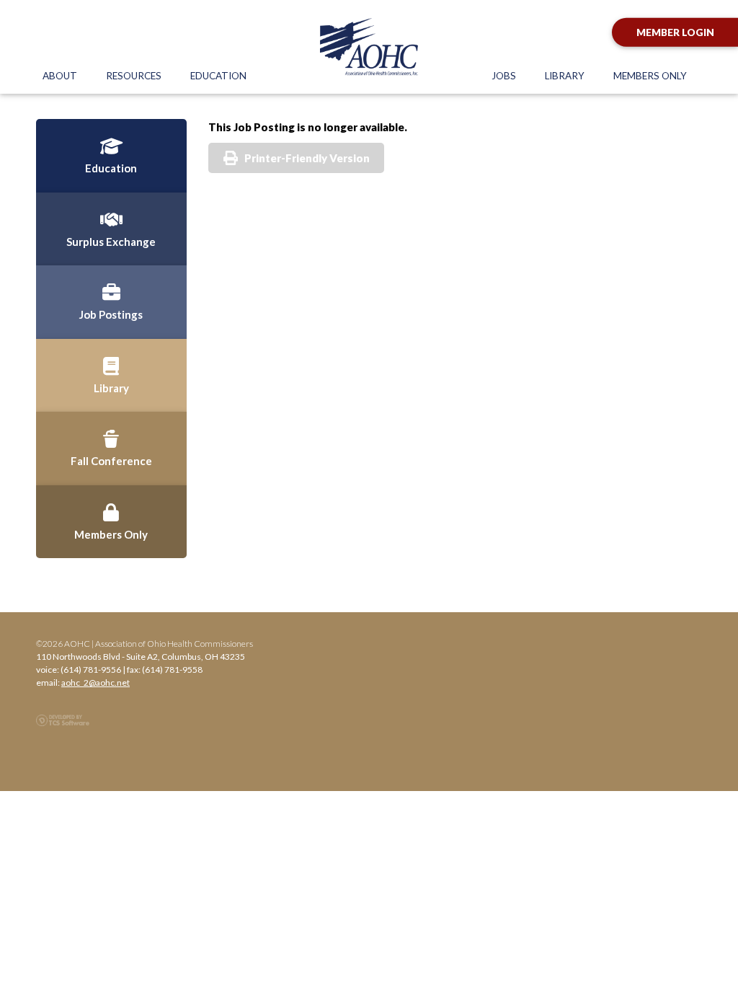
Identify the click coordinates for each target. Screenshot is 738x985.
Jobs (504, 75)
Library (564, 75)
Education (218, 75)
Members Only (650, 75)
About (60, 75)
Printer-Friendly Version (307, 157)
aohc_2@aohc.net (95, 682)
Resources (133, 75)
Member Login (675, 32)
